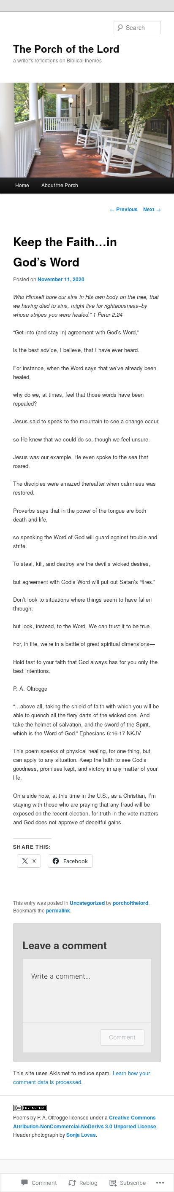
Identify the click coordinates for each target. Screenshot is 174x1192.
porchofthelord (130, 903)
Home (22, 184)
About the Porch (59, 184)
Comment (122, 1037)
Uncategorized (87, 903)
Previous (124, 209)
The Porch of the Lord (66, 48)
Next (152, 209)
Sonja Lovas (81, 1134)
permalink (58, 910)
